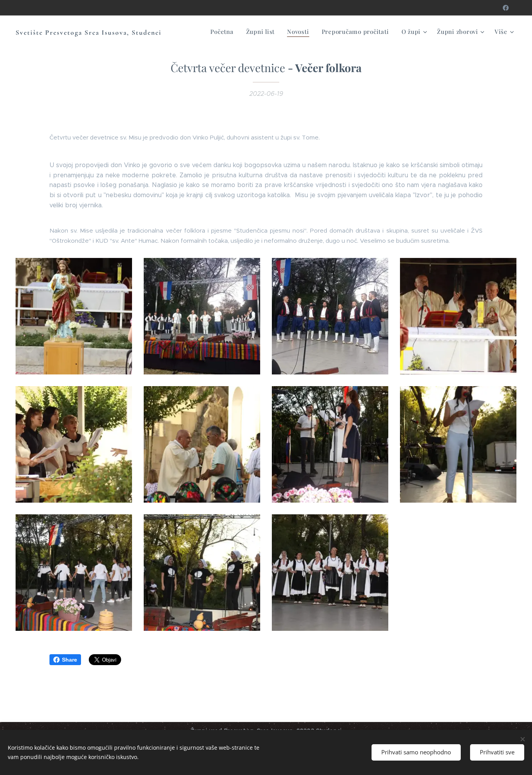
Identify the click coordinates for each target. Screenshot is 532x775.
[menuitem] (224, 31)
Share (69, 660)
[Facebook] (506, 7)
